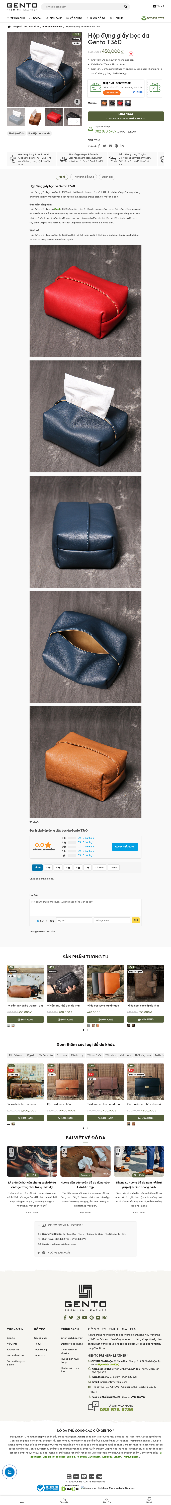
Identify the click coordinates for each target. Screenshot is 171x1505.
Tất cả (37, 867)
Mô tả (62, 177)
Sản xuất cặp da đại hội (16, 1362)
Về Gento (75, 18)
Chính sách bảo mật (72, 1338)
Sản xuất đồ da (15, 1355)
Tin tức (37, 1344)
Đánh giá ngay (125, 846)
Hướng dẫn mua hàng (70, 1360)
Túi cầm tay (77, 1055)
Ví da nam (125, 1055)
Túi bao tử (107, 1457)
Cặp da (31, 1055)
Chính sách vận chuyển (69, 1351)
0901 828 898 (129, 1377)
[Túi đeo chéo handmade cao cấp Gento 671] (105, 1081)
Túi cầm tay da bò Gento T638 (25, 1006)
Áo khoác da (161, 1055)
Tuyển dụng (40, 1349)
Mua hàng (27, 1019)
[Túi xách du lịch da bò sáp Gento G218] (25, 1081)
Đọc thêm (32, 1212)
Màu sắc (92, 103)
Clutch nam (94, 1457)
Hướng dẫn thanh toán (70, 1369)
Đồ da (36, 18)
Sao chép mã (112, 92)
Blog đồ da (97, 18)
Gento (78, 1481)
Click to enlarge (77, 102)
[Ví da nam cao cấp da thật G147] (145, 983)
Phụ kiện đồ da (31, 26)
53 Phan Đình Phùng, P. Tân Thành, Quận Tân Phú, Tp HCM (125, 1370)
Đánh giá (107, 177)
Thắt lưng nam (143, 1055)
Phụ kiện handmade (52, 26)
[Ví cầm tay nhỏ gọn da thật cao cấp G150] (65, 983)
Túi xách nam (16, 1055)
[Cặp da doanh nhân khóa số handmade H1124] (145, 1081)
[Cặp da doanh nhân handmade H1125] (65, 1081)
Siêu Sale (55, 18)
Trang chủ (17, 18)
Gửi (136, 920)
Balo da (71, 1457)
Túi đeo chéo (46, 1055)
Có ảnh (113, 867)
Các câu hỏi (40, 1338)
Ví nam (117, 1457)
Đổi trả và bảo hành (72, 1344)
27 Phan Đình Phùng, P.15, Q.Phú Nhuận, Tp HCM (125, 1362)
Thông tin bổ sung (83, 177)
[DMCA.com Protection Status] (70, 1488)
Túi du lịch (110, 1055)
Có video (99, 867)
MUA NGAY (126, 116)
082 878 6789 (105, 131)
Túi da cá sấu (94, 1055)
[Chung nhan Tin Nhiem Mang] (108, 1488)
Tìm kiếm (125, 6)
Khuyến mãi (13, 1349)
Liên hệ (118, 18)
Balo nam (61, 1055)
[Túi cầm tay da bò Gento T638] (25, 983)
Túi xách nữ (40, 1355)
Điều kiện (137, 91)
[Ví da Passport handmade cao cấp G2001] (105, 983)
